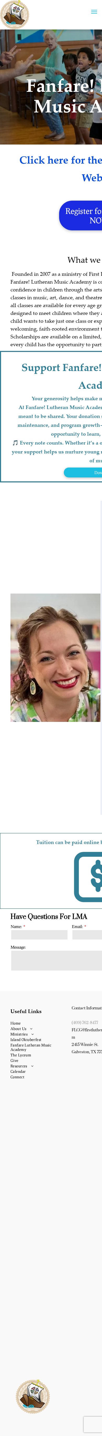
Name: (16, 926)
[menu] (94, 12)
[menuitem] (39, 1023)
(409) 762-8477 (85, 1022)
